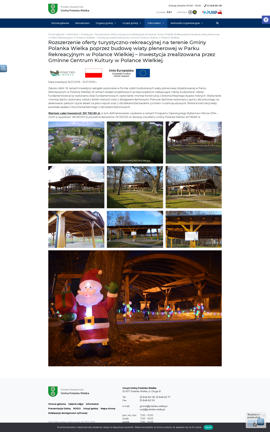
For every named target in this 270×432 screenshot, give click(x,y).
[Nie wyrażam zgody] (266, 427)
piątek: (126, 421)
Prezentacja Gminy (59, 408)
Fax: (124, 400)
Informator (154, 23)
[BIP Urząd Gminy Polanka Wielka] (220, 12)
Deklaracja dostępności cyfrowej (67, 413)
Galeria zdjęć (75, 404)
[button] (266, 20)
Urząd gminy (130, 23)
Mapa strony (108, 408)
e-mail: (126, 406)
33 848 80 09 (147, 400)
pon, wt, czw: (129, 415)
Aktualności (82, 23)
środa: (125, 418)
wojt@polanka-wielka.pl (152, 409)
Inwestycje (87, 34)
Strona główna (60, 23)
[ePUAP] (210, 12)
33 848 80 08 (214, 5)
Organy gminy (104, 23)
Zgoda (208, 427)
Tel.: (124, 397)
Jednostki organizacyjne (185, 23)
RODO (77, 408)
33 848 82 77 (163, 397)
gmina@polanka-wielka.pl (153, 406)
